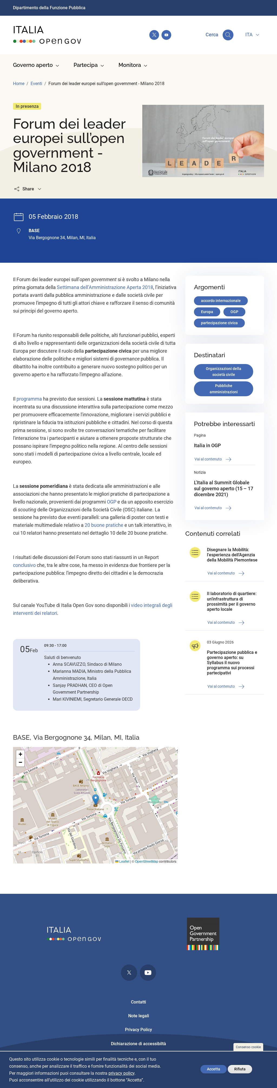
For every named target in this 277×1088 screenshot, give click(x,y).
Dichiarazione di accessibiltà (138, 1043)
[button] (95, 799)
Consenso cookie (248, 1047)
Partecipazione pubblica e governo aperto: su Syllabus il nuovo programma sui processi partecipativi (232, 663)
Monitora (129, 65)
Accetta (213, 1069)
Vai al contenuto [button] (208, 459)
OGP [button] (234, 312)
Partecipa (86, 65)
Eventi (36, 83)
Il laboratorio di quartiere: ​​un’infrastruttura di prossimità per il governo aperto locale (232, 601)
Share (28, 188)
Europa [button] (207, 312)
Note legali (138, 1015)
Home (18, 83)
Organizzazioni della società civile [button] (223, 371)
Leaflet (123, 861)
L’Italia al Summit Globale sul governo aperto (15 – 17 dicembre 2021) (223, 488)
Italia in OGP (207, 445)
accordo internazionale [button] (221, 300)
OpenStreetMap (146, 861)
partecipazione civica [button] (219, 323)
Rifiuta (240, 1069)
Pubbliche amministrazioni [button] (224, 389)
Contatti (138, 1002)
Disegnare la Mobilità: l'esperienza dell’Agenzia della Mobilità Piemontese (232, 555)
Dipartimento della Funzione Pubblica (49, 7)
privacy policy (121, 1073)
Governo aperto (33, 65)
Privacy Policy (138, 1029)
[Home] (47, 35)
